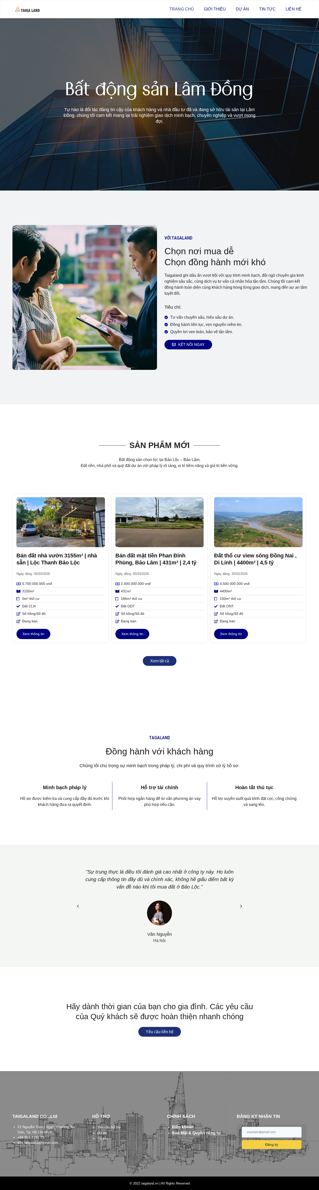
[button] (78, 906)
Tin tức (267, 9)
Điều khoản (183, 1127)
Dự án (242, 9)
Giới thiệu (215, 9)
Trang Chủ (181, 9)
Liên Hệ (294, 9)
